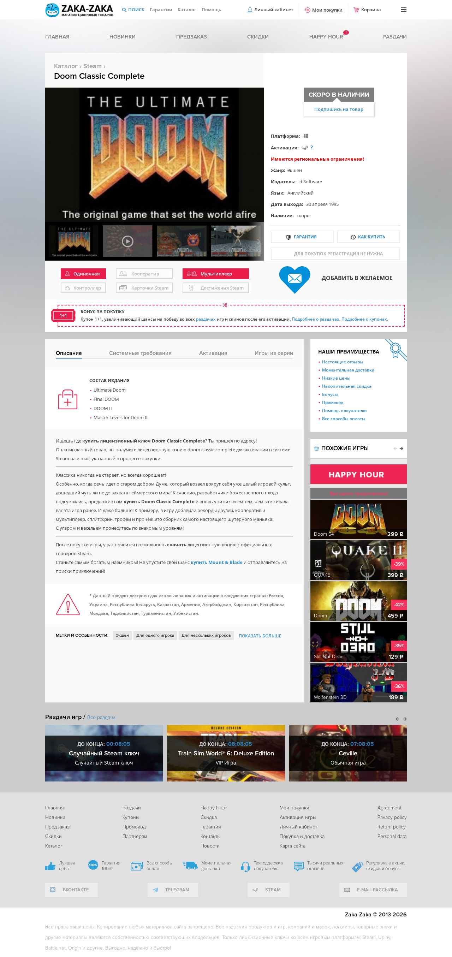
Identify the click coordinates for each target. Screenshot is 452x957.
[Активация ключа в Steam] (305, 147)
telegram (177, 890)
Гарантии (161, 9)
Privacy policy (392, 817)
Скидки (258, 37)
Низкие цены (336, 378)
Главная (57, 37)
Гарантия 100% (111, 866)
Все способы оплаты (343, 419)
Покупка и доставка (302, 836)
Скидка (209, 817)
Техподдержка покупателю (268, 866)
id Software (310, 181)
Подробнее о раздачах (315, 319)
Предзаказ (191, 37)
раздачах (206, 319)
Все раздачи (101, 717)
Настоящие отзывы (342, 362)
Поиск (136, 9)
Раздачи (395, 37)
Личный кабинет (273, 9)
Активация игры (298, 817)
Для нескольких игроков (206, 635)
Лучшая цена (67, 866)
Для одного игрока (155, 635)
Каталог (187, 9)
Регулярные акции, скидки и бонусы (385, 866)
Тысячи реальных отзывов (325, 866)
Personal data (391, 836)
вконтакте (76, 890)
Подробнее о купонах (364, 319)
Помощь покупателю (344, 411)
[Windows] (306, 136)
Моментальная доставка (348, 370)
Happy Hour (214, 808)
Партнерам (135, 836)
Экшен (294, 170)
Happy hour (326, 37)
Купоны (131, 817)
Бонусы (330, 394)
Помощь (211, 9)
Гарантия (305, 237)
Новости (210, 846)
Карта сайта (292, 846)
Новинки (122, 37)
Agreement (389, 808)
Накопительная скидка (346, 386)
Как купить (371, 237)
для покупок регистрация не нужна (338, 254)
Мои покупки (327, 10)
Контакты (211, 836)
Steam (92, 66)
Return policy (391, 827)
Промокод (332, 402)
